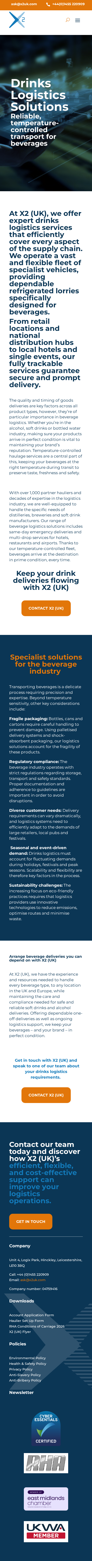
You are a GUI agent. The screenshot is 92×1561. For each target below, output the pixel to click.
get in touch (30, 1221)
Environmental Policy (27, 1358)
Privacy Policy (21, 1369)
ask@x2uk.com (24, 4)
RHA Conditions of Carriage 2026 (37, 1326)
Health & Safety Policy (27, 1364)
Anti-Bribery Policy (25, 1380)
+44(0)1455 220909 (68, 4)
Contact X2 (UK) (46, 1095)
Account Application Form (31, 1315)
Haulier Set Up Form (26, 1321)
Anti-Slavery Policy (25, 1375)
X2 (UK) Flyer (20, 1332)
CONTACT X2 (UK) (46, 608)
